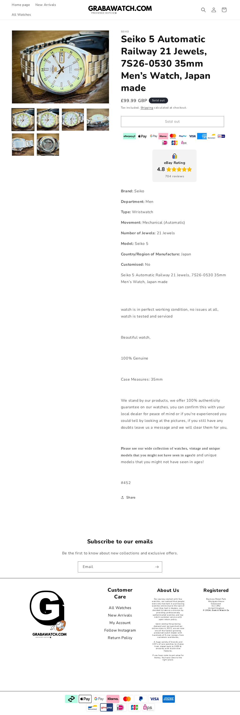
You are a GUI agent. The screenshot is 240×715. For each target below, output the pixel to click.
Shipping (147, 108)
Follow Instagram (120, 630)
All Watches (120, 607)
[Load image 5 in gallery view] (23, 144)
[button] (203, 10)
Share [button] (130, 497)
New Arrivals (120, 615)
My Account (120, 622)
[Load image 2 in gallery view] (48, 119)
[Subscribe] (157, 566)
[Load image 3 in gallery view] (73, 119)
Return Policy (120, 637)
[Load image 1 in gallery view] (23, 119)
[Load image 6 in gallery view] (48, 144)
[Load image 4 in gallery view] (97, 119)
